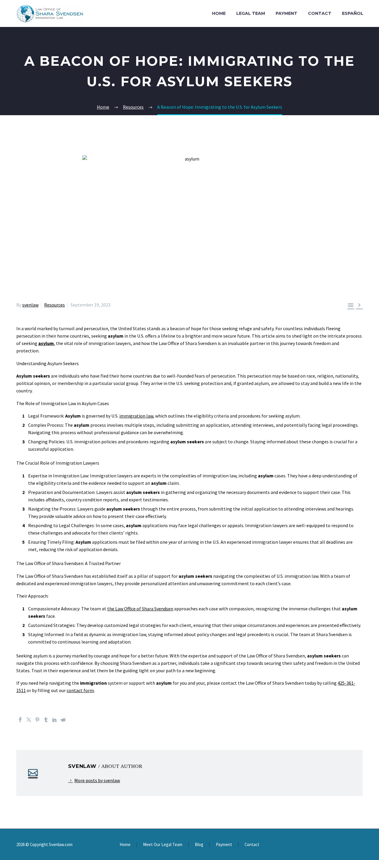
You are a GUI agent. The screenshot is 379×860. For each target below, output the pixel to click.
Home (219, 13)
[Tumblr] (46, 719)
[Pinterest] (37, 719)
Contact (319, 13)
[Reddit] (63, 719)
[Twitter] (28, 719)
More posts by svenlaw (97, 780)
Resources (54, 305)
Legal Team (250, 13)
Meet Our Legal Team (162, 845)
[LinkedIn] (54, 719)
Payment (286, 13)
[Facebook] (20, 719)
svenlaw (30, 305)
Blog (199, 845)
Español (352, 13)
